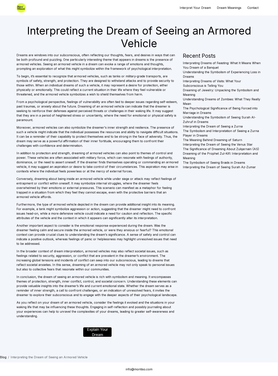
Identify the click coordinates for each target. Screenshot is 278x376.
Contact (253, 8)
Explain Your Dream (97, 332)
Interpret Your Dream (195, 8)
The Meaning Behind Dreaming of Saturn (212, 140)
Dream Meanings (229, 8)
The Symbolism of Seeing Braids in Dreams (214, 162)
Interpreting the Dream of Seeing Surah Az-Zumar (219, 167)
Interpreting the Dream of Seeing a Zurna (213, 126)
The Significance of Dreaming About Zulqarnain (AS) (221, 149)
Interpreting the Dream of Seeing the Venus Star (218, 144)
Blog (3, 357)
